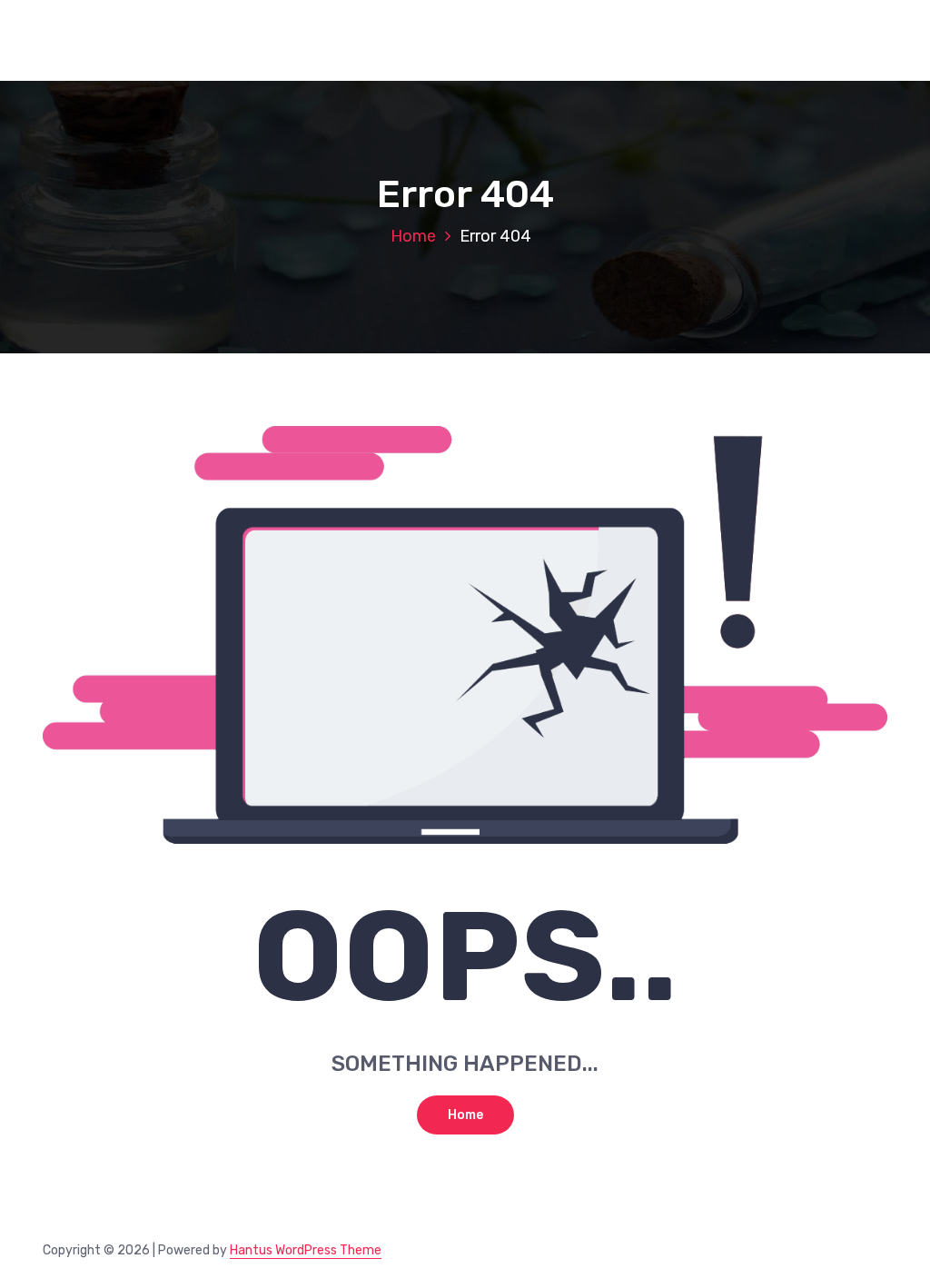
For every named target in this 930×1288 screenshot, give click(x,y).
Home (413, 236)
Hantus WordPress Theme (305, 1250)
